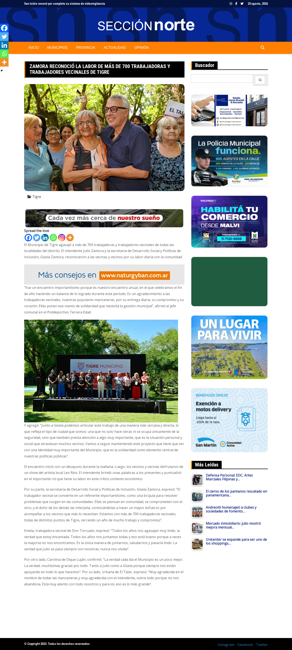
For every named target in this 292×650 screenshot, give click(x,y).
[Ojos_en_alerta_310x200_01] (229, 281)
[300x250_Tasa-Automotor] (229, 419)
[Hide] (1, 70)
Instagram (231, 3)
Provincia (85, 47)
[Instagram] (61, 237)
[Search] (260, 80)
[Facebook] (28, 237)
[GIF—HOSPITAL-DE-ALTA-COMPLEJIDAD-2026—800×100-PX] (104, 217)
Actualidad (115, 47)
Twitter (241, 3)
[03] (229, 110)
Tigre (36, 196)
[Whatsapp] (53, 237)
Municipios (57, 47)
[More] (70, 237)
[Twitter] (36, 237)
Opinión (141, 47)
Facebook (236, 3)
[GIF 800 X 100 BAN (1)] (104, 274)
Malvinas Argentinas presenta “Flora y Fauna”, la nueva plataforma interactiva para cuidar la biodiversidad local (96, 4)
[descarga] (229, 346)
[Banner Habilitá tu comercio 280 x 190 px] (229, 221)
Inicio (33, 47)
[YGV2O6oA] (229, 160)
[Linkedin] (45, 237)
